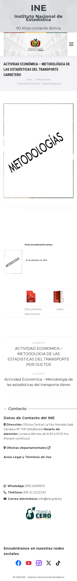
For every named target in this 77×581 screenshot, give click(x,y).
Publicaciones (43, 79)
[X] (48, 563)
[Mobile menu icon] (71, 44)
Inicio (29, 79)
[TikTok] (58, 563)
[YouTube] (29, 563)
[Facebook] (18, 563)
